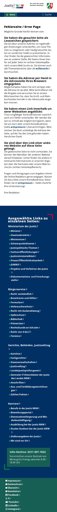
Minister (15, 230)
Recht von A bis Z (20, 331)
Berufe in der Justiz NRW (24, 408)
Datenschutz (14, 484)
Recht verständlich (21, 293)
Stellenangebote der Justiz (25, 436)
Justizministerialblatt (23, 256)
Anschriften (17, 382)
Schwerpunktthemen (22, 243)
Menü (12, 14)
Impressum (19, 126)
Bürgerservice (17, 289)
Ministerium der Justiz (22, 226)
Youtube (13, 501)
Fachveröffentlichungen (24, 252)
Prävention (17, 323)
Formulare (17, 302)
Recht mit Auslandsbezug (25, 310)
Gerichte (15, 353)
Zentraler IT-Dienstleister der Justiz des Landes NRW (30, 376)
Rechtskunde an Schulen (24, 327)
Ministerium (18, 239)
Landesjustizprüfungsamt (25, 370)
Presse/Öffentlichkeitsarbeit (26, 260)
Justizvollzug (18, 366)
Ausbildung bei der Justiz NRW (27, 424)
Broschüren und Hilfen (23, 298)
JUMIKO (15, 264)
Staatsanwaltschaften (23, 362)
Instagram (14, 508)
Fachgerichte (18, 357)
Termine (15, 336)
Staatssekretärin (20, 235)
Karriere (13, 403)
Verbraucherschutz (21, 306)
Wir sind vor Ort (19, 440)
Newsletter (13, 491)
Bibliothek (16, 319)
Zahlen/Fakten (19, 394)
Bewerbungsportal (21, 412)
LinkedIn (13, 505)
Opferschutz (17, 315)
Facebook (13, 494)
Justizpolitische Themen (24, 247)
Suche (48, 14)
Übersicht (43, 68)
